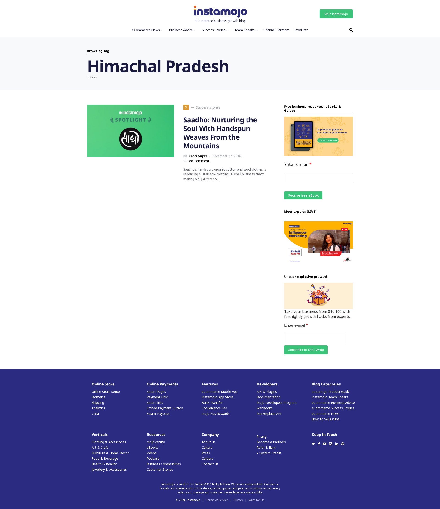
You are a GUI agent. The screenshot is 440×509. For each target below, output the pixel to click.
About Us (208, 442)
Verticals (100, 434)
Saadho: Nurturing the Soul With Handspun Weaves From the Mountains (220, 132)
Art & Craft (100, 447)
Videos (152, 453)
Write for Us (256, 500)
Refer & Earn (266, 447)
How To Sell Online (326, 419)
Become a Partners (271, 442)
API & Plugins (267, 391)
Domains (98, 397)
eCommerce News (325, 413)
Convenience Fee (214, 408)
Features (210, 384)
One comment (198, 161)
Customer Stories (160, 469)
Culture (207, 447)
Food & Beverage (105, 458)
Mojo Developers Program (277, 402)
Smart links (155, 402)
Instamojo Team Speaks (330, 397)
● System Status (269, 453)
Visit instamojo (336, 14)
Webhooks (264, 408)
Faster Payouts (158, 413)
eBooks (152, 447)
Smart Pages (156, 391)
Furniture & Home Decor (110, 453)
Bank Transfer (212, 402)
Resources (156, 434)
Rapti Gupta (198, 156)
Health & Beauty (104, 464)
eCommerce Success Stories (333, 408)
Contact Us (210, 464)
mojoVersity (156, 442)
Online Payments (162, 384)
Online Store (103, 384)
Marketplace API (269, 413)
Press (206, 453)
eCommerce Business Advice (333, 402)
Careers (207, 458)
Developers (267, 384)
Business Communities (164, 464)
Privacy (238, 500)
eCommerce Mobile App (220, 391)
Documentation (268, 397)
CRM (95, 413)
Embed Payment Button (165, 408)
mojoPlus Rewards (216, 413)
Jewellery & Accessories (109, 469)
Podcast (153, 458)
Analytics (98, 408)
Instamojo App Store (217, 397)
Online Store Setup (106, 391)
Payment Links (158, 397)
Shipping (98, 402)
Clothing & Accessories (109, 442)
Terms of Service (217, 500)
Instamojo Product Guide (331, 391)
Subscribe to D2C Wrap (306, 350)
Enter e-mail (298, 164)
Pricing (262, 436)
